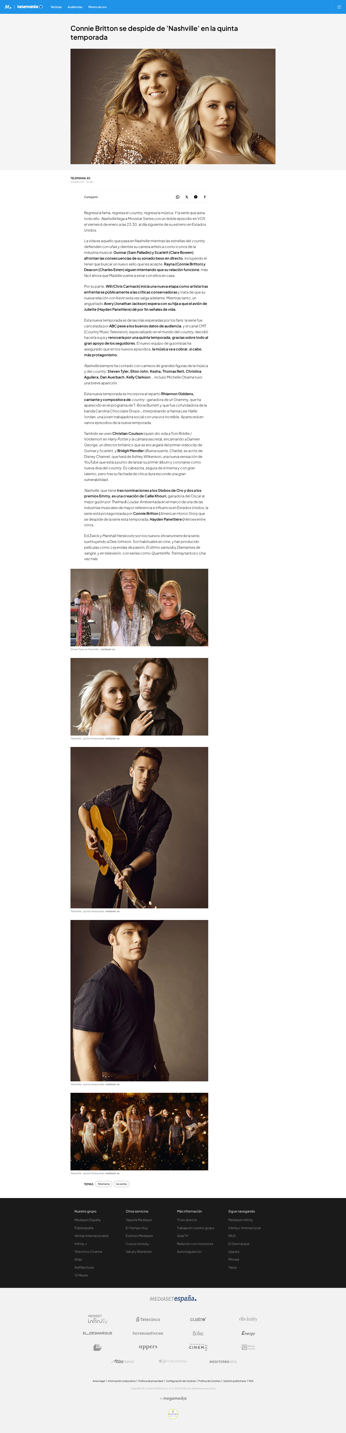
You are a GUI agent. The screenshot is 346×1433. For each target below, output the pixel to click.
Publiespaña (83, 1228)
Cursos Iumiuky (137, 1244)
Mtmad (233, 1259)
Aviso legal (99, 1380)
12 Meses (81, 1275)
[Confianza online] (173, 1418)
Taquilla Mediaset (139, 1220)
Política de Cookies (209, 1380)
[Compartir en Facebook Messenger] (195, 197)
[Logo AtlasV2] (123, 1361)
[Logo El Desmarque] (97, 1333)
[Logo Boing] (198, 1333)
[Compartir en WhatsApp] (177, 197)
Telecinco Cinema (88, 1251)
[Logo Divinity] (248, 1319)
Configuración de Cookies (181, 1380)
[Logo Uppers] (148, 1347)
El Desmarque (238, 1244)
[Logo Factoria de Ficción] (148, 1333)
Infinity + (80, 1244)
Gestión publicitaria (234, 1380)
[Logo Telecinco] (148, 1319)
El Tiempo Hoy (137, 1228)
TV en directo (187, 1220)
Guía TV (182, 1236)
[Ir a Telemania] (30, 7)
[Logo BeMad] (98, 1347)
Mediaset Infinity (240, 1220)
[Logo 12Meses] (248, 1347)
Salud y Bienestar (139, 1251)
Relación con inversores (195, 1244)
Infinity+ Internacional (244, 1228)
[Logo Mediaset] (173, 1301)
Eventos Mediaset (139, 1236)
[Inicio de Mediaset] (8, 7)
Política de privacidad (150, 1380)
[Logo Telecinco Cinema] (198, 1347)
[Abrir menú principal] (339, 7)
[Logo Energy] (248, 1333)
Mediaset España (87, 1220)
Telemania (104, 1184)
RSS (251, 1380)
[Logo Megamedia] (175, 1398)
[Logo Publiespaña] (173, 1361)
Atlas (78, 1259)
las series (121, 1184)
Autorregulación (189, 1251)
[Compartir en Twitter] (186, 197)
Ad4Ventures (84, 1267)
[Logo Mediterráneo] (223, 1361)
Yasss (232, 1267)
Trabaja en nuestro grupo (195, 1228)
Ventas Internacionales (91, 1236)
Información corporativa (122, 1380)
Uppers (233, 1251)
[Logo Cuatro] (198, 1319)
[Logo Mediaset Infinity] (97, 1319)
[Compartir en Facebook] (204, 197)
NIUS (232, 1236)
